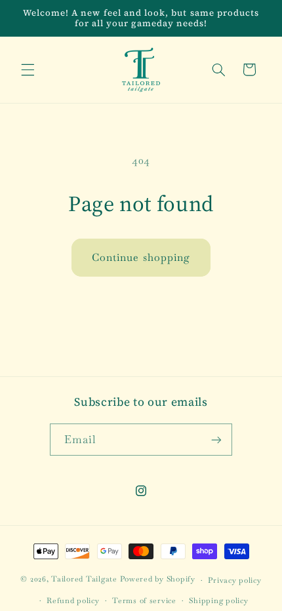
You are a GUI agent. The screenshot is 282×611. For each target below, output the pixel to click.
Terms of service (144, 600)
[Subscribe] (216, 440)
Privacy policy (234, 580)
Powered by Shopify (157, 579)
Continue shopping (141, 257)
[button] (27, 69)
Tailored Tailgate (84, 579)
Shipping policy (218, 600)
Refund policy (73, 600)
